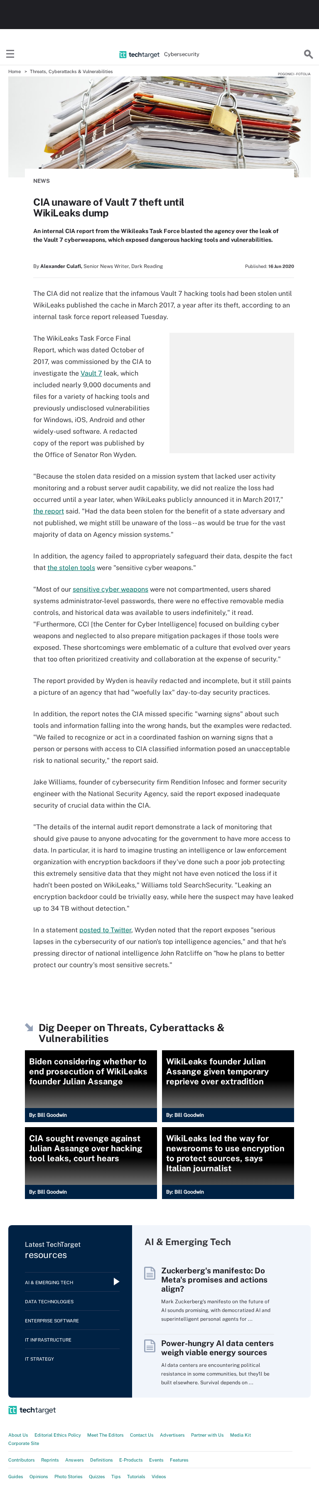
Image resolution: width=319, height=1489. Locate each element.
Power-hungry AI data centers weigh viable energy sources (217, 1348)
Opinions (38, 1476)
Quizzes (97, 1476)
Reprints (50, 1459)
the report (48, 511)
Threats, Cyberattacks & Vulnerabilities (71, 71)
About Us (18, 1434)
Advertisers (172, 1434)
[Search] (308, 54)
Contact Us (142, 1434)
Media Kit (240, 1434)
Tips (116, 1476)
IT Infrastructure (48, 1339)
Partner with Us (207, 1434)
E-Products (131, 1459)
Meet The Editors (105, 1434)
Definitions (101, 1459)
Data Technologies (49, 1301)
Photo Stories (68, 1476)
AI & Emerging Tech (49, 1282)
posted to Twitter (105, 930)
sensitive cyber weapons (110, 589)
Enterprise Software (52, 1320)
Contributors (21, 1459)
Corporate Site (23, 1443)
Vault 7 (91, 373)
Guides (15, 1476)
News (41, 181)
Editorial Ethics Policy (57, 1434)
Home (14, 71)
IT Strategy (39, 1358)
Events (156, 1459)
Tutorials (136, 1476)
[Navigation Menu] (10, 54)
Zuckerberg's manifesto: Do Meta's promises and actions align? (214, 1279)
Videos (159, 1476)
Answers (74, 1459)
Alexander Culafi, (61, 266)
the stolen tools (71, 568)
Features (179, 1459)
